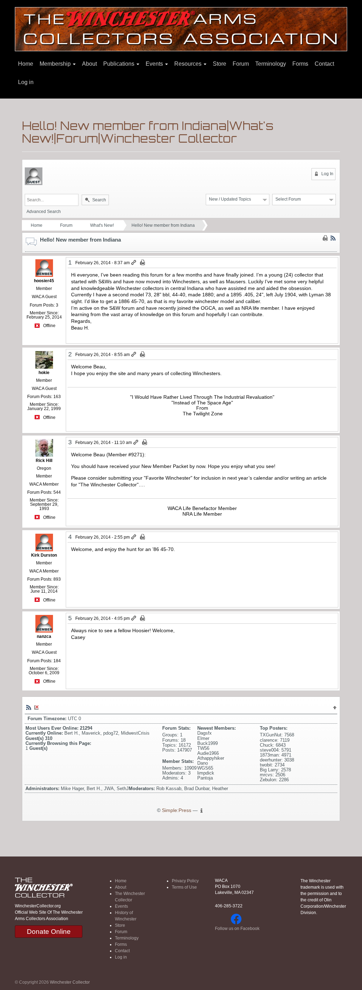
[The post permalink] (134, 263)
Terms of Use (184, 887)
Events (155, 64)
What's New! (102, 225)
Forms (300, 64)
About (89, 64)
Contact (324, 64)
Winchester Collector (70, 982)
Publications (119, 64)
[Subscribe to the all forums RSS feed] (29, 707)
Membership (56, 64)
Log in (26, 82)
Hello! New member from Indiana (163, 225)
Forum (241, 64)
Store (219, 64)
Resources (188, 64)
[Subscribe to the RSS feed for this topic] (333, 238)
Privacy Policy (185, 880)
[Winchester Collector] (181, 29)
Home (25, 64)
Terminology (270, 64)
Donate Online (49, 931)
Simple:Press (176, 810)
